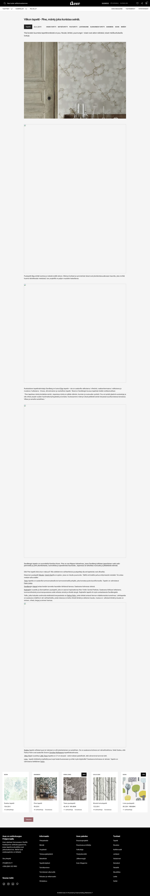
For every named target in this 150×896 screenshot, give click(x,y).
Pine (33, 276)
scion (117, 27)
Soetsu (26, 750)
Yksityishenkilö (81, 854)
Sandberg (27, 586)
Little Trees (44, 756)
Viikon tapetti (51, 27)
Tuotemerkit (130, 9)
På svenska (114, 3)
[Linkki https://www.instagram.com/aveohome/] (8, 884)
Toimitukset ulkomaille (47, 872)
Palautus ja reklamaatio (47, 877)
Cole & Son (49, 575)
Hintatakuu (43, 881)
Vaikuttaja (79, 850)
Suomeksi (105, 3)
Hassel (35, 586)
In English (124, 3)
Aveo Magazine (116, 9)
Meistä (41, 845)
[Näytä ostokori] (146, 3)
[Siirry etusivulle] (75, 3)
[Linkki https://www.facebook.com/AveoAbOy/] (4, 884)
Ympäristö (43, 850)
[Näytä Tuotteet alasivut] (11, 8)
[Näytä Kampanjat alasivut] (26, 8)
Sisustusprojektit (82, 841)
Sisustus (116, 845)
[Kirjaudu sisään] (142, 3)
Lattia (115, 877)
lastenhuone (84, 27)
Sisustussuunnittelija (83, 845)
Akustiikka (116, 872)
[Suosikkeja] (137, 3)
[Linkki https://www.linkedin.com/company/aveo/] (13, 884)
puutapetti (73, 27)
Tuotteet (6, 9)
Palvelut (33, 9)
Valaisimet (117, 859)
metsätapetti (63, 27)
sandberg (109, 27)
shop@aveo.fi (7, 863)
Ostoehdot (43, 859)
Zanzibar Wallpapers (56, 753)
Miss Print (27, 756)
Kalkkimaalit (117, 850)
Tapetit (28, 27)
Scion (42, 762)
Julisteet (116, 854)
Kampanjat (20, 9)
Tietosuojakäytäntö (46, 854)
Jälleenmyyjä (81, 859)
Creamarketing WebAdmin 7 (84, 893)
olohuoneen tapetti (97, 27)
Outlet (115, 881)
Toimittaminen (44, 868)
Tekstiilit (116, 868)
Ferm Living (28, 583)
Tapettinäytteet (44, 863)
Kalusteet (116, 863)
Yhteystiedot (143, 9)
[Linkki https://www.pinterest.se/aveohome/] (17, 884)
